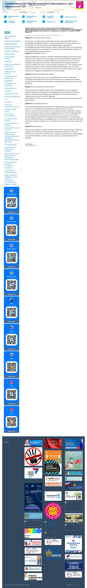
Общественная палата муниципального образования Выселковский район (12, 156)
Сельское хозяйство (12, 21)
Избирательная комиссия (31, 21)
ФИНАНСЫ (8, 61)
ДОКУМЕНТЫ (9, 81)
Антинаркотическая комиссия (11, 124)
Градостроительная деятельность (71, 21)
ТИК (6, 99)
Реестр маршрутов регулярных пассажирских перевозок (11, 165)
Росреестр (8, 91)
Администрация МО (14, 16)
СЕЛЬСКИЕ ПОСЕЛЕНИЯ (12, 41)
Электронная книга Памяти (11, 119)
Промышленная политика (10, 72)
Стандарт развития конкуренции (11, 77)
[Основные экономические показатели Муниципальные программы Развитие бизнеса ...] (43, 18)
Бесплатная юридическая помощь (12, 106)
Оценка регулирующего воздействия (12, 65)
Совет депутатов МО (11, 94)
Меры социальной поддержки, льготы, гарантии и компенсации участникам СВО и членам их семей (11, 179)
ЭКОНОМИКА (9, 69)
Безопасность (51, 21)
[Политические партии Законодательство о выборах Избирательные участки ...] (23, 23)
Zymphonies (77, 585)
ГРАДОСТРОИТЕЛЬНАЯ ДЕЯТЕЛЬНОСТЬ (12, 48)
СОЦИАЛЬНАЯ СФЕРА (12, 51)
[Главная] (3, 7)
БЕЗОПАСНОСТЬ (10, 54)
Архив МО (8, 102)
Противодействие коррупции (10, 84)
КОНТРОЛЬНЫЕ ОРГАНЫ (10, 58)
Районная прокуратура (12, 96)
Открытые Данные (11, 88)
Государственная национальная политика (10, 149)
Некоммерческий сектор (10, 110)
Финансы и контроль (50, 16)
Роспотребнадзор (31, 145)
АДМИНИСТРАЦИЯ (11, 44)
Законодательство (71, 17)
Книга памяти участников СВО (10, 115)
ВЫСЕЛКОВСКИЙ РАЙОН (10, 37)
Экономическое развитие (32, 16)
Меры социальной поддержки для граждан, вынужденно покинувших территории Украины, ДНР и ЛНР (12, 137)
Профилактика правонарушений (10, 171)
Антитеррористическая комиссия (12, 129)
